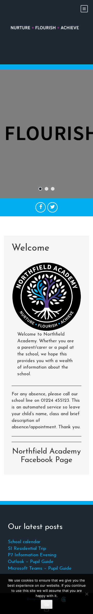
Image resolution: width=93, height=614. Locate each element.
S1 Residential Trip (27, 549)
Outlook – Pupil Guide (30, 562)
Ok (46, 605)
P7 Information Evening (32, 555)
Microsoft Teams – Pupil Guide (40, 568)
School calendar (24, 542)
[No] (86, 593)
